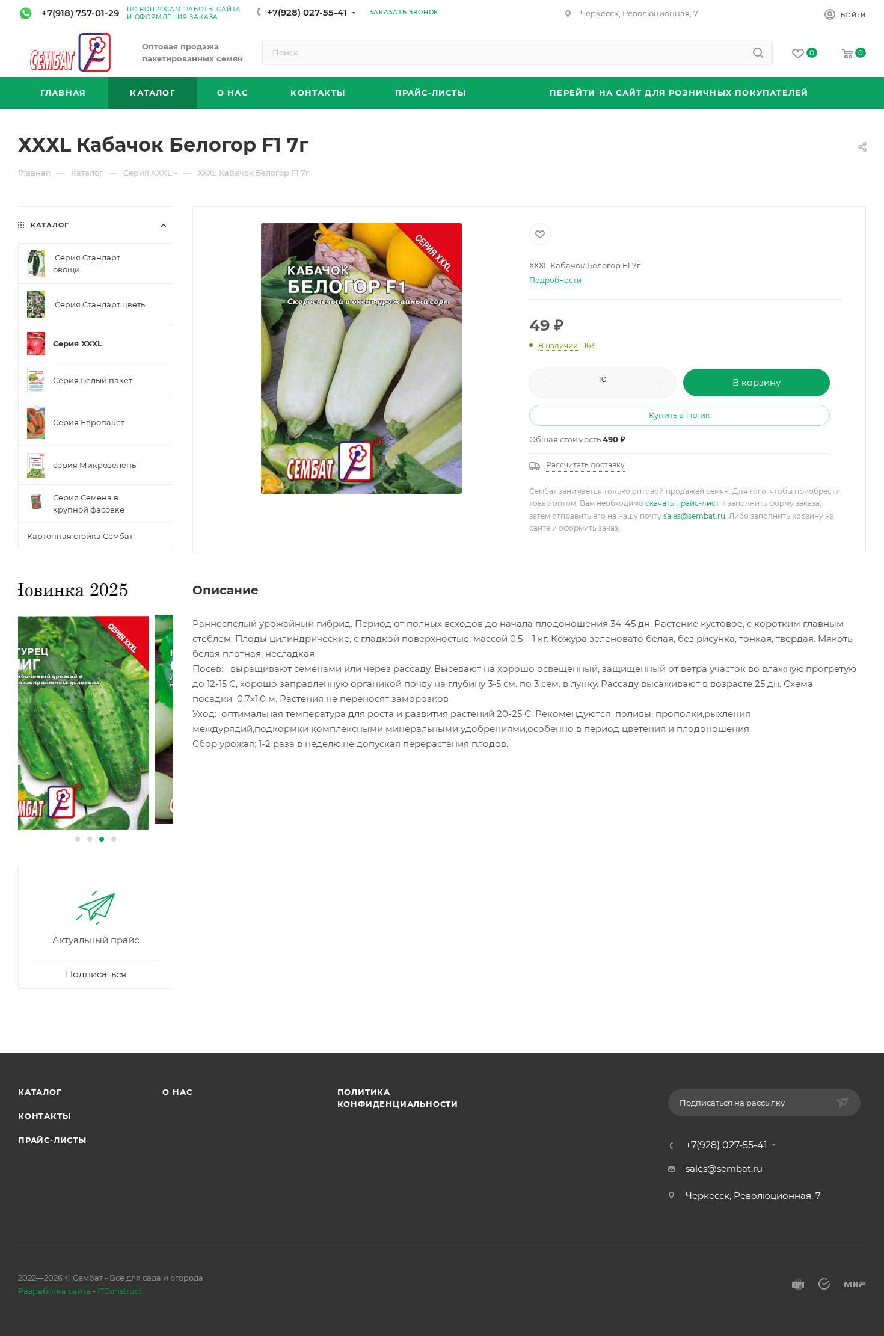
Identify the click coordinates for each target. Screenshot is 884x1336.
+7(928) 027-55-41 (307, 12)
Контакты (44, 1116)
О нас (177, 1092)
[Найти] (758, 52)
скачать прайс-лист (682, 503)
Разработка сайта (54, 1291)
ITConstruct (119, 1291)
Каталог (40, 1092)
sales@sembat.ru (694, 515)
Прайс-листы (52, 1140)
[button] (78, 839)
